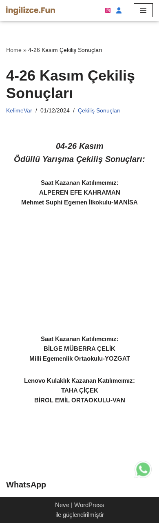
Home (14, 50)
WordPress (89, 504)
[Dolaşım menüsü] (143, 10)
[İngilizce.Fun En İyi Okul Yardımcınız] (30, 10)
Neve (62, 504)
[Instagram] (107, 10)
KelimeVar (19, 111)
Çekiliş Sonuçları (99, 111)
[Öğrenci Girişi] (118, 10)
